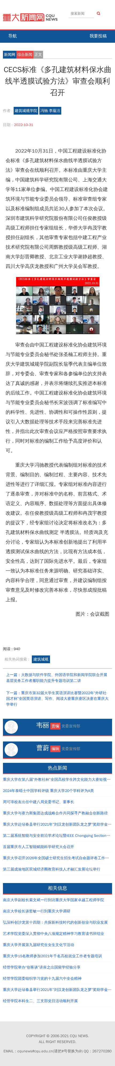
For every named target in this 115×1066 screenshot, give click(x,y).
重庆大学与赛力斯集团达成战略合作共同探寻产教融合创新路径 (55, 813)
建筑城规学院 (26, 110)
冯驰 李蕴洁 (50, 110)
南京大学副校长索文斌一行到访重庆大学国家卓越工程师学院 (53, 900)
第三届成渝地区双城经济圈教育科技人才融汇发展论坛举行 (51, 869)
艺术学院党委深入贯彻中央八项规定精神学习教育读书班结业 (53, 933)
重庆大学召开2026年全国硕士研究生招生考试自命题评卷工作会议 (58, 858)
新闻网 (9, 54)
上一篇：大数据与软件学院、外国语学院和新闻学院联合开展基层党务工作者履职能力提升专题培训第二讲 (56, 678)
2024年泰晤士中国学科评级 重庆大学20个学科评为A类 (48, 790)
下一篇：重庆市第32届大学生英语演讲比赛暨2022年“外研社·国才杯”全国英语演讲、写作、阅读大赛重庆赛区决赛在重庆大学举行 (57, 699)
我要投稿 (98, 36)
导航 (12, 36)
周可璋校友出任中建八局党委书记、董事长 (38, 802)
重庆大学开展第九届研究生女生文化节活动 (38, 945)
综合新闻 (24, 54)
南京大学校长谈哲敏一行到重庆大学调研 (36, 911)
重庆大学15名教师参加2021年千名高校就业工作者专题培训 (52, 956)
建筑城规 (40, 659)
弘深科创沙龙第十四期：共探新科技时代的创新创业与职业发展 (55, 922)
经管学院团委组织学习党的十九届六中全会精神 (42, 978)
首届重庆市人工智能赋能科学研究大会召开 (38, 847)
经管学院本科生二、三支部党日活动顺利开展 (40, 1001)
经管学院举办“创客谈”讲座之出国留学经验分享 (41, 967)
